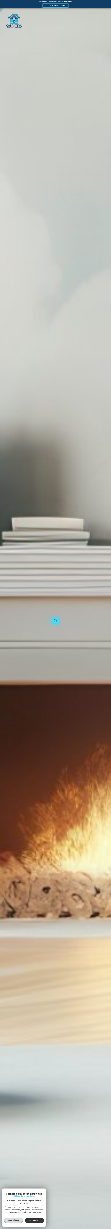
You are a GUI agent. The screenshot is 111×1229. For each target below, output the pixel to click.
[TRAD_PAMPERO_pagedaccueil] (14, 28)
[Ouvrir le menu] (106, 17)
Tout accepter (34, 1220)
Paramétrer (13, 1220)
